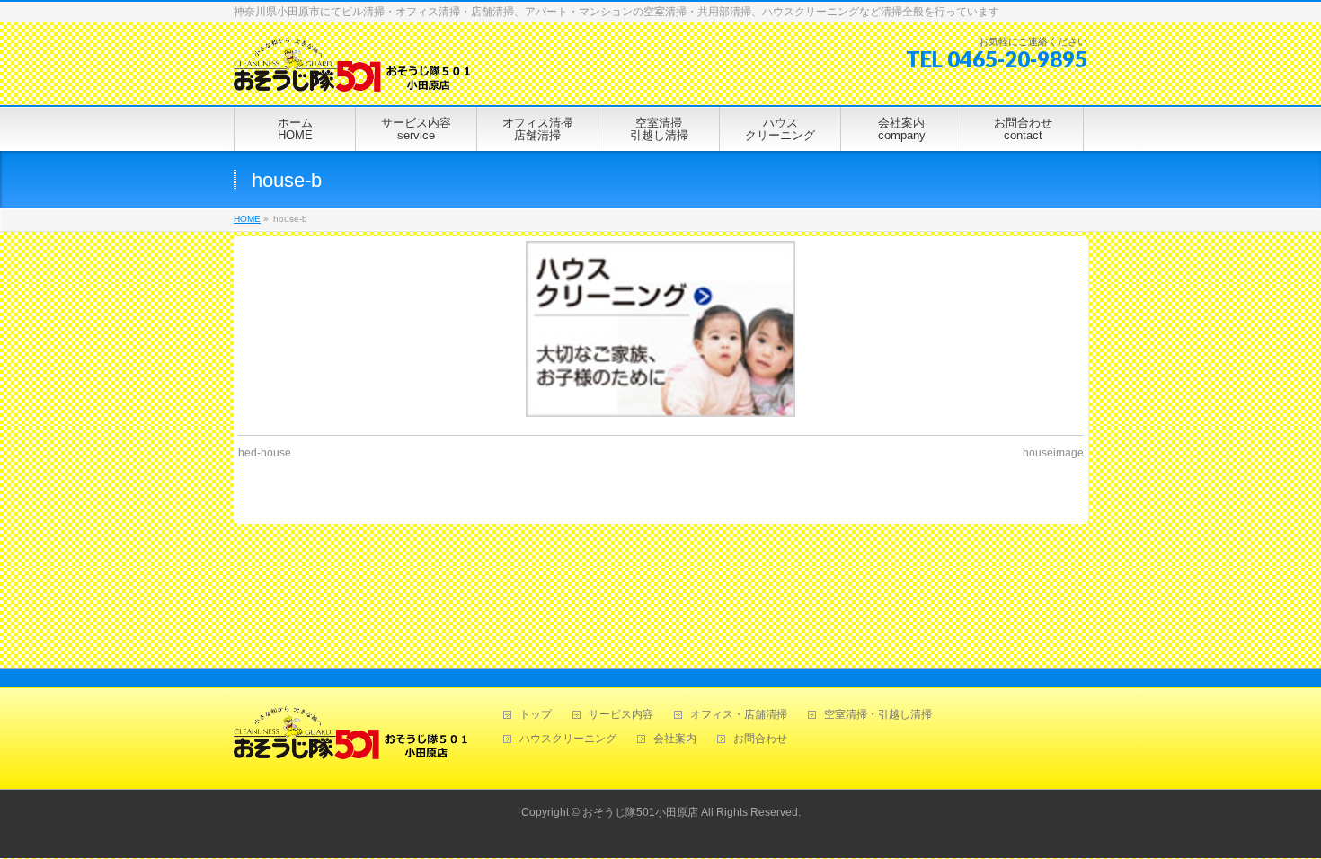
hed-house (264, 453)
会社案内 (674, 739)
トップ (535, 715)
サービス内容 (621, 715)
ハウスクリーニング (567, 739)
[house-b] (661, 329)
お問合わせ (760, 739)
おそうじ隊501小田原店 (640, 812)
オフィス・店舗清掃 (738, 715)
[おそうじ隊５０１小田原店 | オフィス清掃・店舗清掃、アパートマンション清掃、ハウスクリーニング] (352, 71)
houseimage (1053, 453)
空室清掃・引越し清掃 (878, 715)
